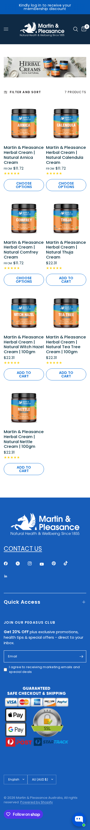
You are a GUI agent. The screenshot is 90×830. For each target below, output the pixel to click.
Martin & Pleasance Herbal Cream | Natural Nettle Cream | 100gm (24, 439)
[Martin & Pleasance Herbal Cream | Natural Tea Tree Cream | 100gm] (66, 311)
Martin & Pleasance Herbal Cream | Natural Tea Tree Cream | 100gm (66, 344)
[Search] (76, 29)
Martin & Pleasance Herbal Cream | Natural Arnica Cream (24, 155)
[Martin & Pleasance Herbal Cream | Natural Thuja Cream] (66, 216)
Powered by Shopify (36, 802)
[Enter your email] (81, 656)
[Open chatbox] (79, 820)
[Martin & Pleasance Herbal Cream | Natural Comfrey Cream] (24, 216)
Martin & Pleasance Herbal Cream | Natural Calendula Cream (66, 155)
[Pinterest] (57, 563)
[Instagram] (33, 563)
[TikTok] (69, 563)
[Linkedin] (9, 576)
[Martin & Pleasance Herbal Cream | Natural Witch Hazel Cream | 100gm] (24, 311)
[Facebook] (9, 563)
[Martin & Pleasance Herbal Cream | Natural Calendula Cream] (66, 121)
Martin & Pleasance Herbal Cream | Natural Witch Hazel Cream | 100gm (24, 344)
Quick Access (22, 601)
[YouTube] (45, 563)
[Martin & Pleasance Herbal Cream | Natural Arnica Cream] (24, 121)
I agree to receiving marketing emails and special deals (44, 669)
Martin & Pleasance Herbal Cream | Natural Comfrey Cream (24, 250)
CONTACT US (23, 549)
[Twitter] (21, 563)
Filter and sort (25, 92)
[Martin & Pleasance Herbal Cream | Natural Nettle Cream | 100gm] (24, 405)
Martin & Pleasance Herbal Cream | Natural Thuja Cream (66, 250)
